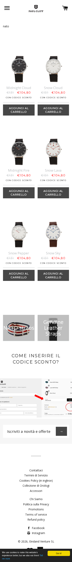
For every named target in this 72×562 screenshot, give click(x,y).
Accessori (36, 491)
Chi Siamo (36, 499)
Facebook (38, 528)
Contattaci (36, 470)
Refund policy (36, 519)
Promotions (36, 509)
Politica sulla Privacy (36, 504)
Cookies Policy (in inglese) (36, 480)
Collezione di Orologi (36, 485)
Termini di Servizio (36, 475)
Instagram (38, 533)
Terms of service (36, 514)
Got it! (59, 553)
